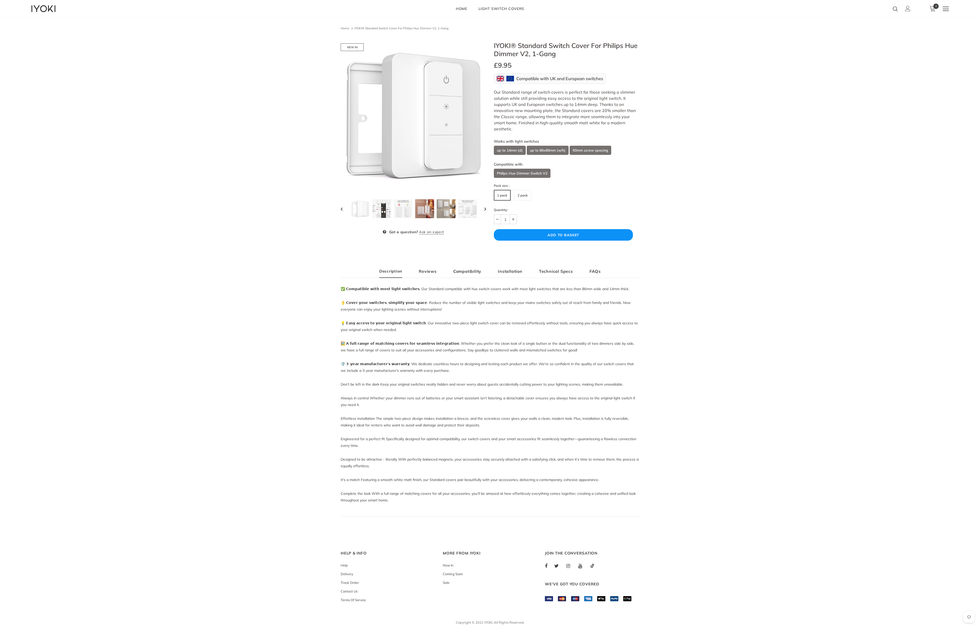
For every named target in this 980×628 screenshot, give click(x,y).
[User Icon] (908, 8)
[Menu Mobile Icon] (946, 9)
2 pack (523, 195)
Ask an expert (431, 232)
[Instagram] (570, 565)
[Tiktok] (594, 565)
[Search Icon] (895, 8)
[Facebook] (549, 565)
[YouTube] (582, 565)
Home (345, 28)
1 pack (502, 195)
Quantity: (501, 210)
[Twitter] (559, 565)
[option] (413, 116)
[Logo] (61, 8)
